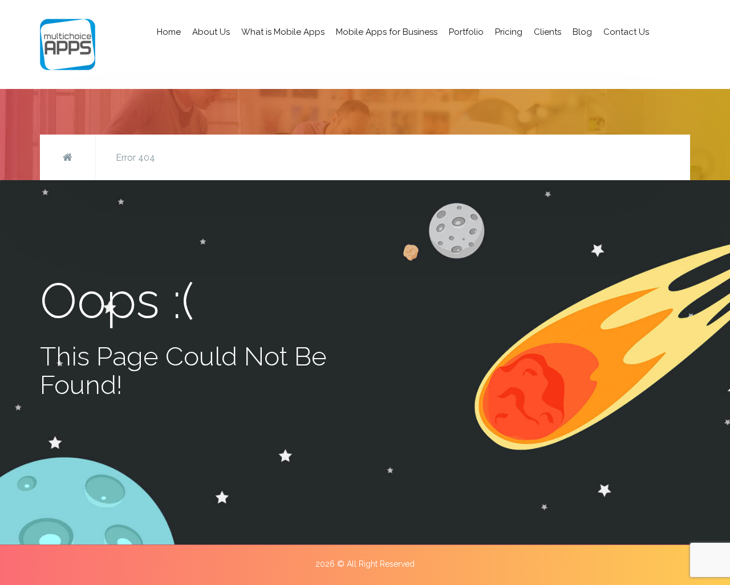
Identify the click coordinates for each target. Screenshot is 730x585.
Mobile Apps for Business (386, 32)
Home (169, 32)
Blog (582, 32)
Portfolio (466, 32)
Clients (547, 32)
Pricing (508, 32)
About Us (211, 32)
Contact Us (626, 32)
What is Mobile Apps (283, 32)
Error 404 (135, 157)
